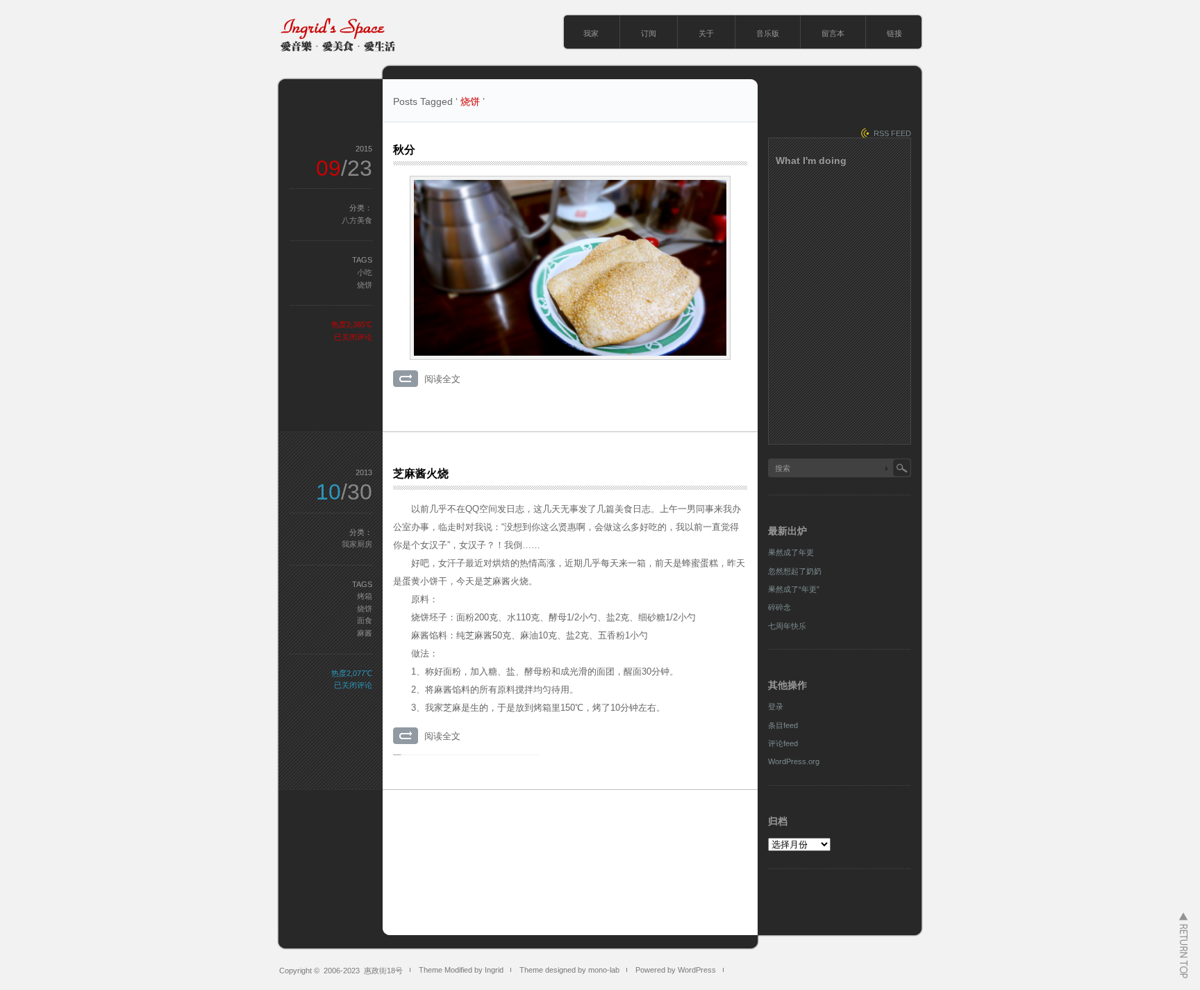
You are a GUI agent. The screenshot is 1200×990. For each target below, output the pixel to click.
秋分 (404, 150)
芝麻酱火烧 (421, 473)
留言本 (833, 33)
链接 (894, 33)
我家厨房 (357, 544)
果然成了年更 (791, 552)
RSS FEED (892, 133)
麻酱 (364, 633)
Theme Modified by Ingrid (461, 970)
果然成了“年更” (793, 589)
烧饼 (364, 285)
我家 (591, 33)
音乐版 (767, 33)
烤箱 (364, 596)
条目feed (783, 725)
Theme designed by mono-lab (569, 970)
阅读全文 (442, 379)
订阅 (648, 33)
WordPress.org (793, 761)
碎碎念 (779, 607)
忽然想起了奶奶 (795, 571)
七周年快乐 (787, 626)
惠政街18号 (383, 970)
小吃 (364, 272)
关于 (706, 33)
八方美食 (357, 220)
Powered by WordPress (675, 970)
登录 (775, 706)
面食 (364, 620)
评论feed (783, 743)
